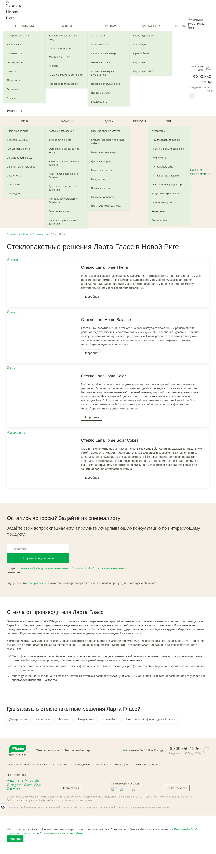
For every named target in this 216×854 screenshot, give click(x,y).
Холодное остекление (61, 130)
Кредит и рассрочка (60, 48)
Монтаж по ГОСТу (59, 57)
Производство (15, 53)
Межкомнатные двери (104, 152)
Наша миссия (14, 44)
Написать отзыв (100, 62)
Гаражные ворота (162, 202)
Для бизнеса (151, 26)
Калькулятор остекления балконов (63, 221)
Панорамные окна (162, 166)
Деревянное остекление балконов (63, 188)
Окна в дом (13, 193)
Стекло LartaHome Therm (104, 267)
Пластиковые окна (17, 130)
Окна (25, 121)
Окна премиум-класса (19, 157)
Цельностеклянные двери (106, 206)
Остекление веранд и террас (169, 184)
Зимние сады (159, 220)
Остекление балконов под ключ (64, 150)
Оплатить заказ (100, 44)
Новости (11, 71)
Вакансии (12, 89)
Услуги (67, 26)
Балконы (67, 121)
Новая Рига (14, 111)
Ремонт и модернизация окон (66, 74)
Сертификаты (15, 62)
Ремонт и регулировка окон (168, 148)
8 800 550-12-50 (185, 748)
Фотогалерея (98, 35)
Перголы (139, 121)
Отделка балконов (59, 211)
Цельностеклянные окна (21, 166)
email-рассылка (36, 583)
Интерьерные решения (166, 175)
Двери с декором (101, 161)
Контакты (182, 26)
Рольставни (158, 211)
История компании (18, 35)
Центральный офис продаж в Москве (150, 719)
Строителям (140, 62)
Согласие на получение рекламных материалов (142, 807)
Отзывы (11, 98)
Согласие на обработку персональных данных (86, 807)
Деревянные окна (17, 139)
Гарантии (54, 65)
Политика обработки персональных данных (32, 807)
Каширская (43, 719)
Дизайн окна (14, 175)
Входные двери (100, 179)
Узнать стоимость (47, 750)
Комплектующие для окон (167, 139)
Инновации (13, 184)
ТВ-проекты (13, 80)
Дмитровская (18, 719)
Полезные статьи (101, 92)
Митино (64, 719)
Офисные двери (100, 188)
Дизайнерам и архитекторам (112, 764)
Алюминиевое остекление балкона (64, 163)
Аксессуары (158, 130)
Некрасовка (86, 719)
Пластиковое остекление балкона (63, 175)
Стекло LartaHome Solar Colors (109, 440)
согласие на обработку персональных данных (43, 568)
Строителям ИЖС (143, 71)
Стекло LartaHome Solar (103, 376)
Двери (109, 121)
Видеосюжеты (99, 101)
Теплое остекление (60, 139)
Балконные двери (101, 170)
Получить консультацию (38, 558)
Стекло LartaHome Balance (106, 319)
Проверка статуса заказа (105, 83)
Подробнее (91, 296)
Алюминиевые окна (18, 148)
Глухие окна (159, 157)
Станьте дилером (143, 35)
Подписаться (70, 788)
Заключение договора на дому (63, 37)
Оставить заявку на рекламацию (102, 73)
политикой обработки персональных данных (100, 568)
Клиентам (109, 26)
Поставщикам (141, 44)
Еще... (170, 121)
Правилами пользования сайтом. (61, 833)
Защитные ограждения (165, 193)
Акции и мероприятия (200, 172)
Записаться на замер (103, 53)
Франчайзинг (141, 53)
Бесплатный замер (77, 750)
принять (15, 839)
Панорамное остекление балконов (63, 200)
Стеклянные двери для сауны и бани (108, 141)
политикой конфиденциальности (172, 796)
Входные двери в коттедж (106, 130)
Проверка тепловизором (63, 83)
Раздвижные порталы (103, 197)
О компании (24, 26)
